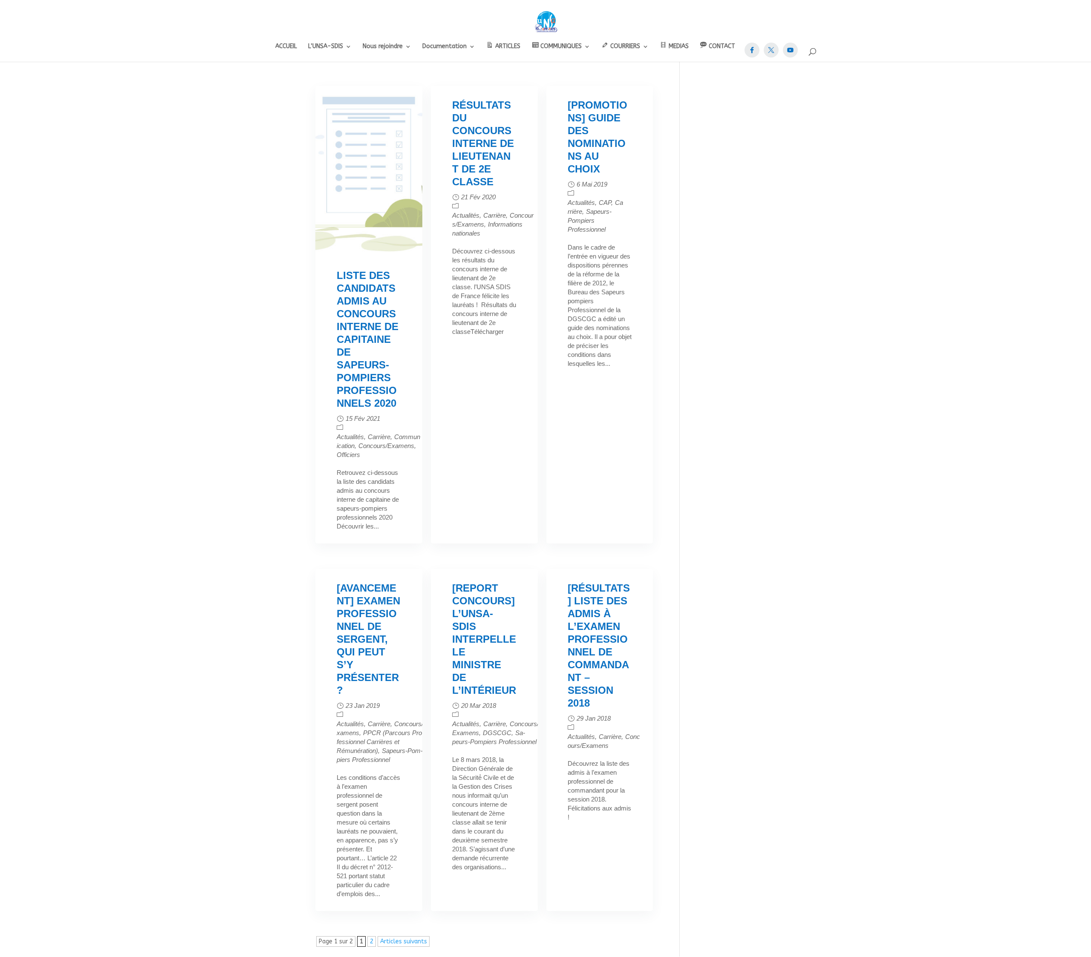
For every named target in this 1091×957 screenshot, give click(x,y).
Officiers (348, 454)
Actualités (350, 436)
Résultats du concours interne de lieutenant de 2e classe (483, 143)
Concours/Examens (386, 445)
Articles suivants (403, 941)
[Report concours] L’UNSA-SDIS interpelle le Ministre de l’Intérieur (484, 639)
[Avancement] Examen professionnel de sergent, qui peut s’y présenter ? (368, 639)
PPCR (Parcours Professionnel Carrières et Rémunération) (380, 741)
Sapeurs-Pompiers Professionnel (590, 220)
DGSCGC (497, 732)
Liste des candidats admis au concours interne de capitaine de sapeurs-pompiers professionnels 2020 (367, 339)
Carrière (379, 436)
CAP (605, 202)
